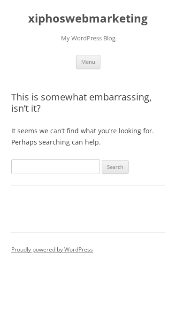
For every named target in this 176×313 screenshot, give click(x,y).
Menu (88, 61)
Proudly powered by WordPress (52, 249)
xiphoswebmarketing (88, 18)
